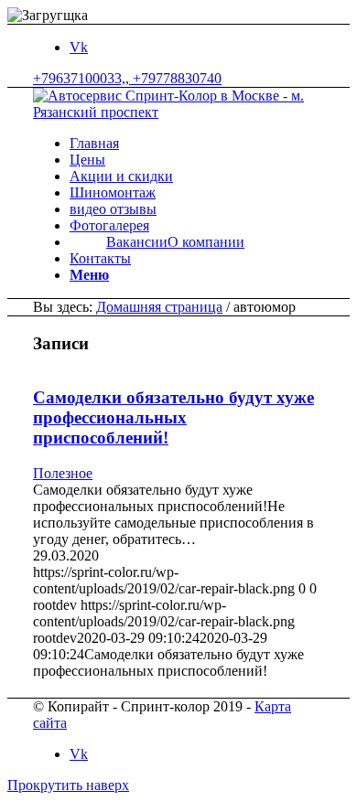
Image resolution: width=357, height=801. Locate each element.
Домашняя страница (159, 307)
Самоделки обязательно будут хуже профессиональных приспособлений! (173, 417)
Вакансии (137, 242)
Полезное (62, 473)
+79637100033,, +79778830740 (127, 78)
